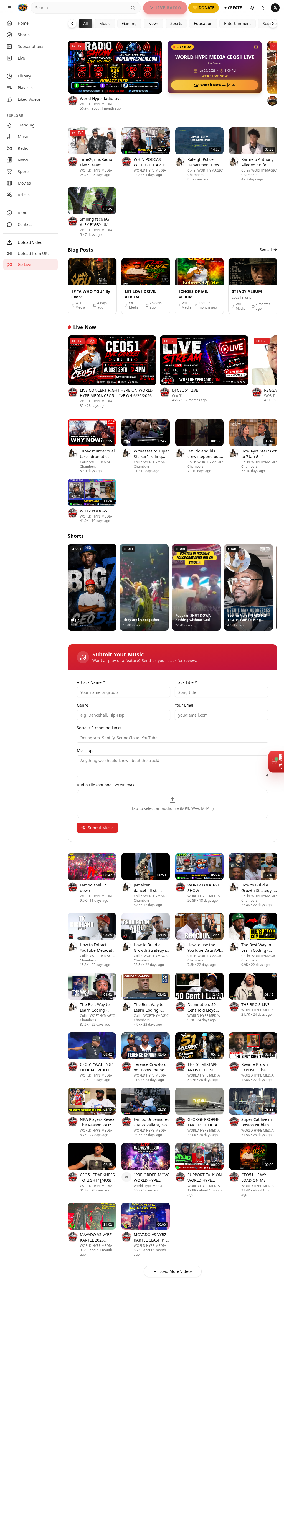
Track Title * (186, 682)
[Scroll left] (68, 80)
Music (104, 23)
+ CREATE (233, 7)
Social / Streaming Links (99, 727)
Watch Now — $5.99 (217, 84)
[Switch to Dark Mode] (263, 8)
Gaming (129, 23)
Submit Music (100, 827)
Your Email (184, 705)
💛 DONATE (203, 7)
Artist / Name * (91, 682)
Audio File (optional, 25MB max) (106, 784)
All (85, 23)
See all (266, 249)
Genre (82, 705)
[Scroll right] (277, 80)
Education (203, 23)
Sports (176, 23)
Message (85, 750)
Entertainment (237, 23)
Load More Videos (175, 1271)
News (153, 23)
